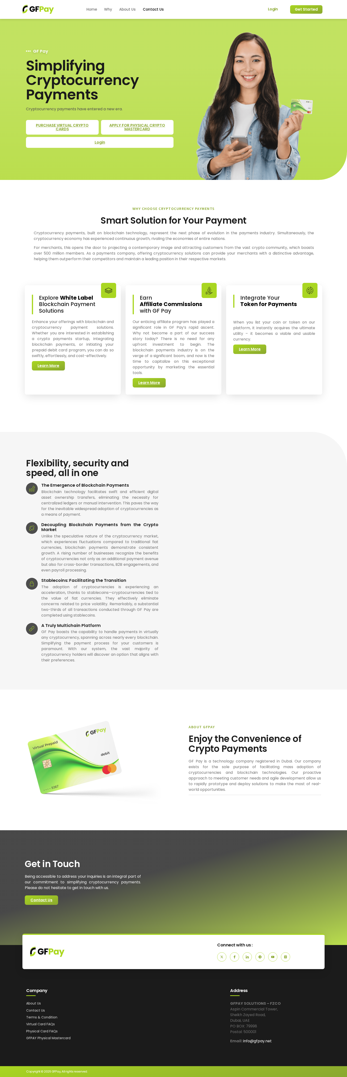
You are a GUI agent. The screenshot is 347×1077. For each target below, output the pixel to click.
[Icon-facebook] (234, 957)
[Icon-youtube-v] (272, 957)
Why (108, 9)
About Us (127, 9)
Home (91, 9)
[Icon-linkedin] (247, 957)
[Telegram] (260, 957)
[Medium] (285, 957)
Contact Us (153, 9)
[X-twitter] (221, 957)
